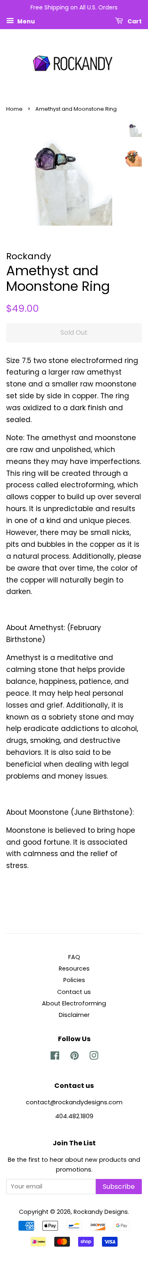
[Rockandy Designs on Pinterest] (74, 1057)
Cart (134, 21)
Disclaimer (74, 1015)
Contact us (74, 992)
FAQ (74, 957)
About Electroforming (74, 1003)
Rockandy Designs (101, 1212)
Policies (74, 980)
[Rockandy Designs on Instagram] (93, 1057)
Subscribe (119, 1186)
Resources (74, 968)
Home (14, 108)
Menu (25, 21)
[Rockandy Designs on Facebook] (55, 1057)
